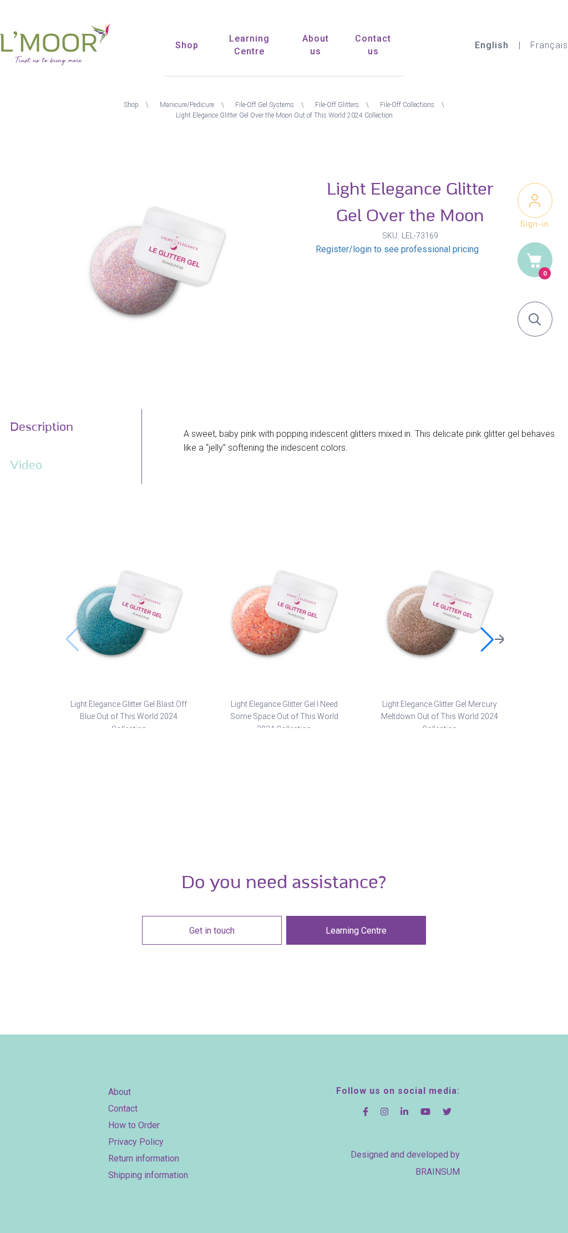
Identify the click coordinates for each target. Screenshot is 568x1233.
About (119, 1092)
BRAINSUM (437, 1171)
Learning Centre (249, 45)
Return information (143, 1158)
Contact (123, 1108)
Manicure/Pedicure (187, 105)
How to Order (134, 1125)
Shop (187, 45)
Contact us (373, 45)
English (492, 45)
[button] (491, 639)
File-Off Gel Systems (264, 105)
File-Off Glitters (337, 105)
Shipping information (148, 1175)
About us (315, 45)
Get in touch (212, 930)
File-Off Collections (407, 105)
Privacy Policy (136, 1142)
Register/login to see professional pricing (397, 249)
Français (549, 45)
